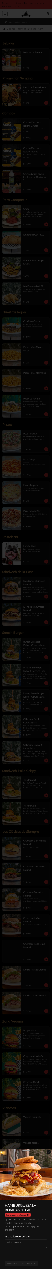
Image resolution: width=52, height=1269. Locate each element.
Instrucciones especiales (17, 1236)
